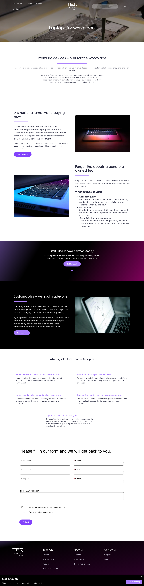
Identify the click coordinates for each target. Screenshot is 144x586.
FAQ (106, 559)
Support (107, 555)
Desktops (39, 4)
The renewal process (82, 564)
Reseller (46, 564)
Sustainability (79, 559)
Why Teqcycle (48, 559)
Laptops (29, 4)
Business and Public (50, 568)
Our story (77, 555)
